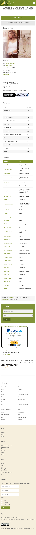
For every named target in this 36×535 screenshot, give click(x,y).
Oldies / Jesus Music (6, 409)
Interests (3, 498)
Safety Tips (4, 470)
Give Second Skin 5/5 (17, 83)
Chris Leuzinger (8, 217)
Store (2, 465)
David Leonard (7, 213)
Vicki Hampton (7, 196)
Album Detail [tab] (18, 18)
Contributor (7, 504)
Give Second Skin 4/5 (16, 83)
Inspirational (21, 399)
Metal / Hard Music (23, 404)
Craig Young (7, 281)
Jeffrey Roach (7, 246)
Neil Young (6, 285)
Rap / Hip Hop (5, 414)
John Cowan (7, 173)
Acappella (3, 387)
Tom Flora (6, 186)
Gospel (3, 399)
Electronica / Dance (23, 394)
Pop (19, 409)
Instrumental (4, 402)
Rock (19, 414)
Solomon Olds (7, 239)
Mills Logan (7, 220)
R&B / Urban (21, 412)
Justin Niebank (7, 236)
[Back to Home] (7, 3)
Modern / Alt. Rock (6, 407)
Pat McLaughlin (8, 232)
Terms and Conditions (7, 472)
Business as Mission (6, 445)
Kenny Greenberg (8, 191)
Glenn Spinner (7, 260)
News (2, 436)
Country (3, 394)
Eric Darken (7, 182)
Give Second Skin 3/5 (14, 83)
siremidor (10, 297)
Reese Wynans (7, 278)
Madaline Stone (8, 264)
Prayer (3, 449)
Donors (3, 474)
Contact (3, 452)
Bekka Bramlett (8, 165)
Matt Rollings (7, 253)
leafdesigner (8, 351)
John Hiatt (6, 199)
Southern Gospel (22, 417)
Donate (3, 454)
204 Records (9, 65)
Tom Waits (6, 267)
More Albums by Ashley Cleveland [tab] (18, 22)
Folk (2, 397)
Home (3, 432)
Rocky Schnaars (8, 257)
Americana (21, 387)
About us (3, 463)
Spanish (3, 419)
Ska (2, 417)
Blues (2, 389)
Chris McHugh (7, 227)
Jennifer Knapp (7, 210)
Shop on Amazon (5, 447)
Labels (3, 434)
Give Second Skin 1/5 (12, 83)
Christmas (4, 392)
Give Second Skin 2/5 (13, 83)
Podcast (6, 502)
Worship (20, 419)
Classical (20, 392)
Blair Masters (7, 224)
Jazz (19, 402)
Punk (2, 412)
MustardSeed (5, 299)
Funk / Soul (21, 397)
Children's (20, 389)
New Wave (21, 407)
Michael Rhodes (8, 243)
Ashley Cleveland (10, 63)
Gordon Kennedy (8, 204)
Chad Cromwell (8, 178)
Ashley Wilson (7, 271)
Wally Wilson (7, 274)
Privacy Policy (4, 469)
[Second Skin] (17, 44)
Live (2, 404)
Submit (3, 451)
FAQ (2, 467)
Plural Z (6, 288)
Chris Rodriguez (8, 250)
